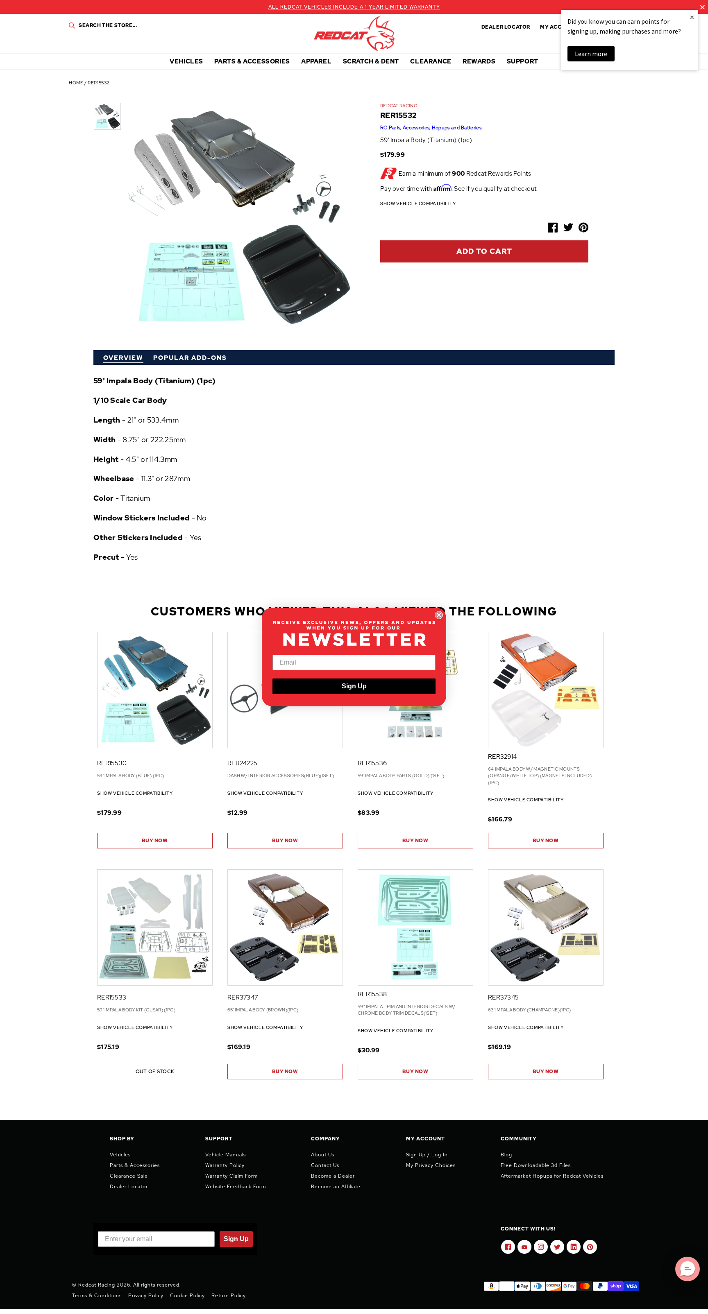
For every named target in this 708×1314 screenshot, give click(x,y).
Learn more (591, 54)
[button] (687, 1269)
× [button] (692, 17)
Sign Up (354, 686)
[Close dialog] (439, 615)
